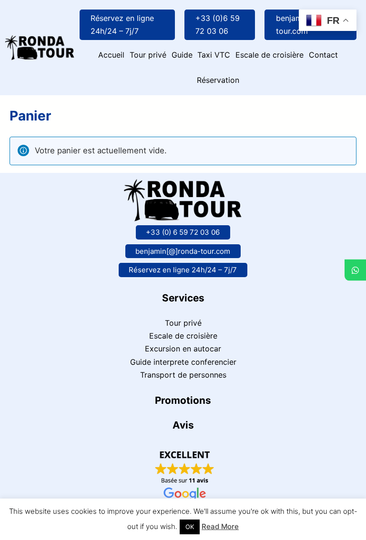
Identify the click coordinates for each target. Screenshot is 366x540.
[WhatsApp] (355, 270)
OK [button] (189, 526)
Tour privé (183, 323)
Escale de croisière (183, 335)
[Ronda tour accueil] (40, 42)
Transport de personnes (183, 375)
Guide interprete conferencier (183, 362)
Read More (220, 526)
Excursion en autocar (183, 348)
